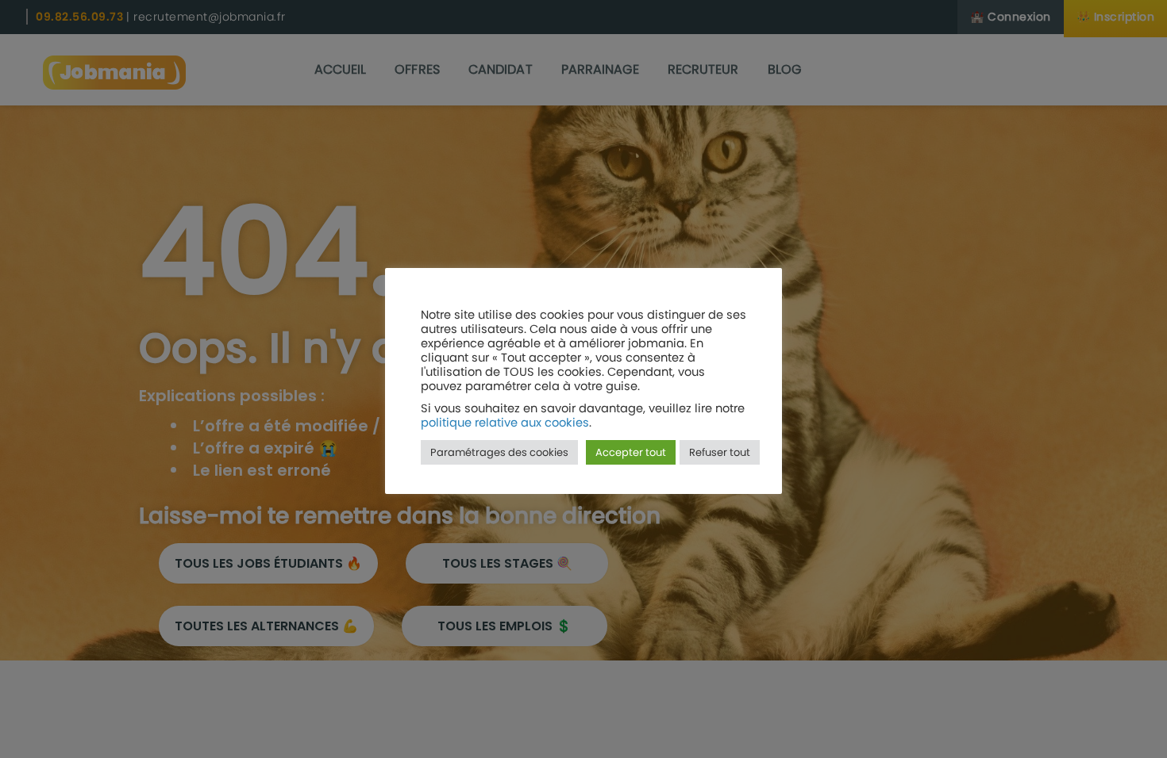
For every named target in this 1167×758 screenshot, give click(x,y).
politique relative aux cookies (505, 423)
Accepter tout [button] (630, 452)
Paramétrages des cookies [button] (499, 452)
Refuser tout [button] (719, 452)
